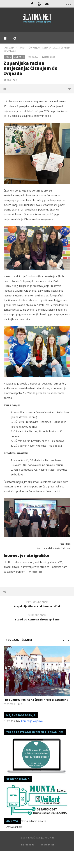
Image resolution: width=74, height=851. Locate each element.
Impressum (27, 844)
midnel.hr (35, 571)
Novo (22, 47)
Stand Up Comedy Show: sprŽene (37, 618)
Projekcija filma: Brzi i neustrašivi (37, 605)
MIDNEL (49, 837)
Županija (19, 56)
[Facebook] (32, 4)
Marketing (48, 844)
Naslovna (9, 47)
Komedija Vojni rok (32, 721)
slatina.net (49, 56)
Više (69, 88)
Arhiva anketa (14, 826)
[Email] (47, 4)
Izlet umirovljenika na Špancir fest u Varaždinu (36, 699)
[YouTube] (39, 4)
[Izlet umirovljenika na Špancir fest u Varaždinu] (37, 671)
